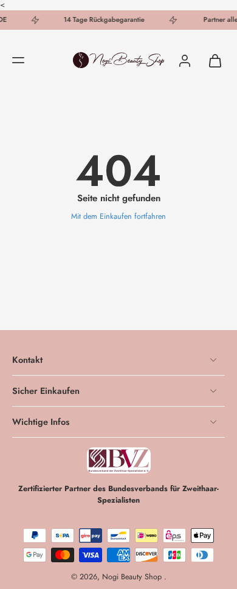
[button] (18, 60)
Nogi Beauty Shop (133, 576)
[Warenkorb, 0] (211, 60)
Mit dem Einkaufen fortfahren (118, 216)
